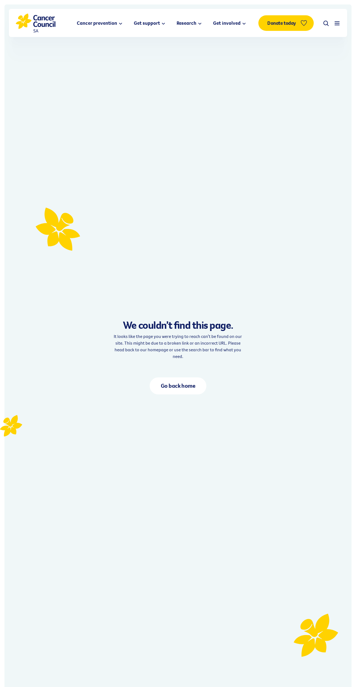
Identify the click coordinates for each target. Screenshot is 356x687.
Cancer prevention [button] (97, 23)
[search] (326, 23)
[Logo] (36, 23)
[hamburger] (337, 23)
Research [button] (187, 23)
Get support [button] (147, 23)
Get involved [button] (227, 23)
